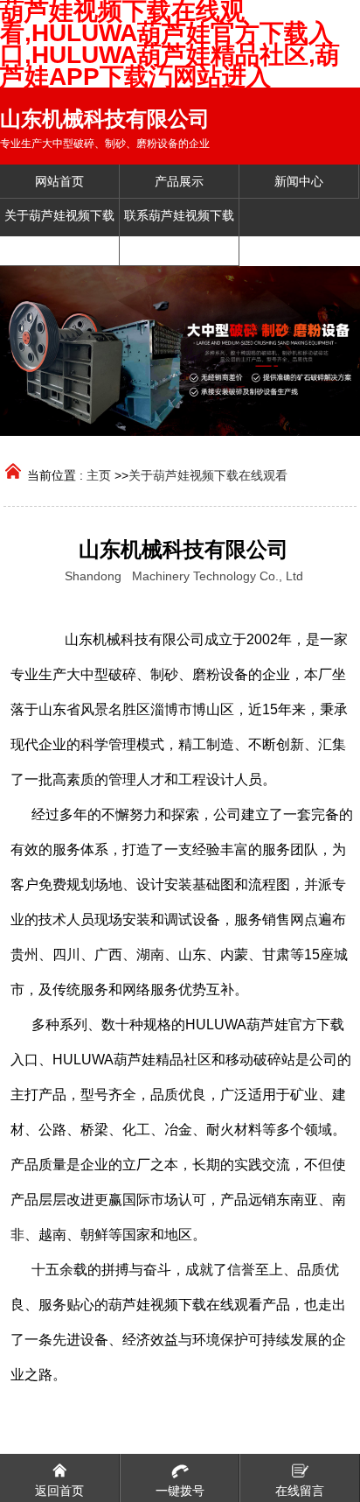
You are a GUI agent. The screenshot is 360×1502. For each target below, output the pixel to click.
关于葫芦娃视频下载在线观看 (207, 475)
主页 (99, 475)
